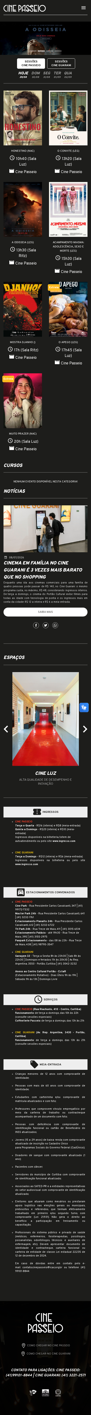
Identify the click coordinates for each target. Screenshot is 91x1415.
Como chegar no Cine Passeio (48, 1345)
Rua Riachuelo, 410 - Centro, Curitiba (57, 1009)
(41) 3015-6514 (71, 929)
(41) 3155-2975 (38, 936)
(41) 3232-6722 (44, 925)
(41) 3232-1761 (25, 917)
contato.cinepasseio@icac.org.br (42, 1267)
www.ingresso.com (63, 841)
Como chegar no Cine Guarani (48, 1354)
